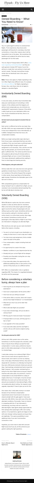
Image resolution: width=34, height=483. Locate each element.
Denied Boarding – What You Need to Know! (15, 20)
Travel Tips (8, 13)
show (29, 434)
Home (3, 13)
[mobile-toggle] (2, 9)
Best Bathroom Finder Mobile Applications (26, 443)
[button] (31, 9)
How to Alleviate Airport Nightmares (8, 443)
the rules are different (8, 84)
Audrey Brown (5, 24)
